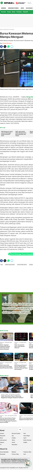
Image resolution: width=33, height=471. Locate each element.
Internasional (3, 440)
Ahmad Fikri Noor (7, 43)
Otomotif (25, 11)
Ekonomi (6, 29)
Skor (24, 433)
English (25, 442)
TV (1, 444)
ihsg (2, 264)
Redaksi (14, 452)
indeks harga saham (10, 264)
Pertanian (19, 11)
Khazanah (2, 435)
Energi (9, 11)
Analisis (14, 438)
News (1, 438)
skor (22, 8)
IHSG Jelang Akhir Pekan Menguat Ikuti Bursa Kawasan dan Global (20, 133)
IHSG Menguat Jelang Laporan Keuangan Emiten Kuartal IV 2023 (7, 133)
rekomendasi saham (22, 264)
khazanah (29, 8)
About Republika (4, 452)
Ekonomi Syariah (13, 8)
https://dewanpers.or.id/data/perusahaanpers (13, 462)
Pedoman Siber (27, 452)
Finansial (3, 11)
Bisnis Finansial (27, 440)
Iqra (13, 435)
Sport (24, 438)
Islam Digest (26, 435)
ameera (3, 8)
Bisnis (13, 11)
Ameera (2, 433)
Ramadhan (14, 444)
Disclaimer (2, 454)
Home (1, 29)
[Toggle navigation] (1, 3)
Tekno (13, 440)
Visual (13, 442)
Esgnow (2, 442)
